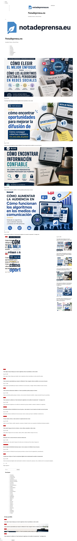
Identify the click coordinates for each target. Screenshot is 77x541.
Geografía (11, 495)
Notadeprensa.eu (36, 13)
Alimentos (5, 416)
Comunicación (5, 444)
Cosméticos (12, 478)
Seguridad (11, 510)
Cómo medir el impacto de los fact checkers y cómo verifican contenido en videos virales (19, 428)
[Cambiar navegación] (5, 19)
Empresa (11, 488)
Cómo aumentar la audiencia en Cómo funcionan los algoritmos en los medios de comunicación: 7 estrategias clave (21, 234)
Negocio (11, 502)
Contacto (11, 54)
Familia (11, 492)
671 (6, 463)
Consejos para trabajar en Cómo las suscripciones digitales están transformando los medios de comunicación (23, 456)
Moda (11, 500)
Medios (6, 236)
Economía (11, 49)
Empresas (11, 51)
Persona (11, 506)
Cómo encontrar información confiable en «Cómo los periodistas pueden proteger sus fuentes (20, 390)
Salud (11, 509)
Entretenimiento (13, 491)
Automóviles (12, 476)
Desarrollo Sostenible (13, 481)
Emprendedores (12, 52)
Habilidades (12, 496)
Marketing (12, 497)
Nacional (11, 48)
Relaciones (12, 507)
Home (6, 1)
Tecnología (12, 53)
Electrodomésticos (13, 485)
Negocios (11, 504)
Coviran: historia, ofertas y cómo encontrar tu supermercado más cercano (16, 418)
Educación (12, 483)
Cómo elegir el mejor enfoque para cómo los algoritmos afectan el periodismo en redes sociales (18, 100)
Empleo (11, 486)
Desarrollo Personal (13, 480)
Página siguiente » (6, 465)
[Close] (0, 538)
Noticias (11, 47)
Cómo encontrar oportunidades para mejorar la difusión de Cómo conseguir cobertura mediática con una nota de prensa (22, 145)
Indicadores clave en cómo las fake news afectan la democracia (14, 437)
